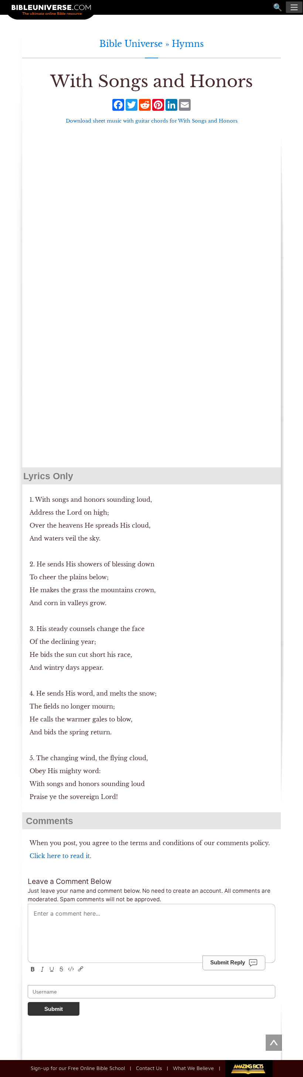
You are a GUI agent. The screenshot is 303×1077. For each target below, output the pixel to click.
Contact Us (149, 1067)
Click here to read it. (60, 856)
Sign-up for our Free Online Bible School (78, 1067)
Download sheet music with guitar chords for (152, 121)
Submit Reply (227, 962)
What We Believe (193, 1067)
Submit (53, 1009)
